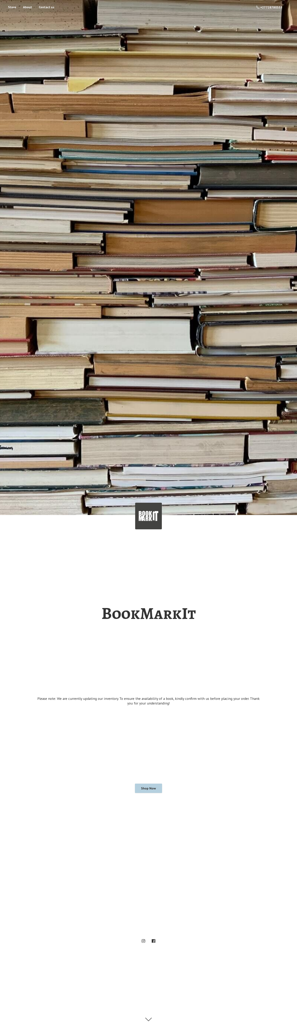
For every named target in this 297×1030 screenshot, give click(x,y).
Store (12, 7)
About (27, 7)
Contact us (46, 7)
